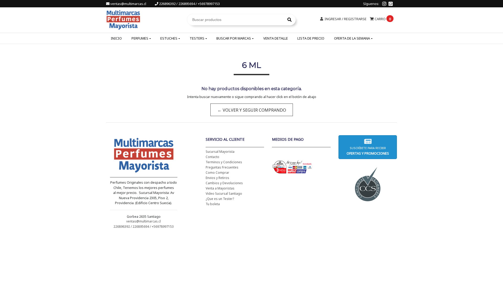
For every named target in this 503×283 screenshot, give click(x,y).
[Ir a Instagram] (384, 4)
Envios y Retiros (217, 178)
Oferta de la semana (352, 38)
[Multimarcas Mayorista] (123, 19)
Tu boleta (213, 204)
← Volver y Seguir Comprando (251, 110)
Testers (197, 38)
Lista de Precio (310, 38)
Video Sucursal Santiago (224, 193)
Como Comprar (217, 172)
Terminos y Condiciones (224, 162)
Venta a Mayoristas (220, 188)
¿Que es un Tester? (220, 199)
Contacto (212, 157)
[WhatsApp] (391, 4)
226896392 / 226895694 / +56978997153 (189, 3)
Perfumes (140, 38)
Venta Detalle (275, 38)
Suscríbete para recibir (367, 151)
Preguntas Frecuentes (222, 167)
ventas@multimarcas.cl (128, 3)
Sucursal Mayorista (220, 151)
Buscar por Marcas (233, 38)
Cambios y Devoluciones (224, 183)
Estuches (168, 38)
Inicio (116, 38)
